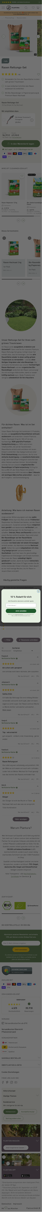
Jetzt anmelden (21, 611)
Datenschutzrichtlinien (19, 614)
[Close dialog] (38, 591)
